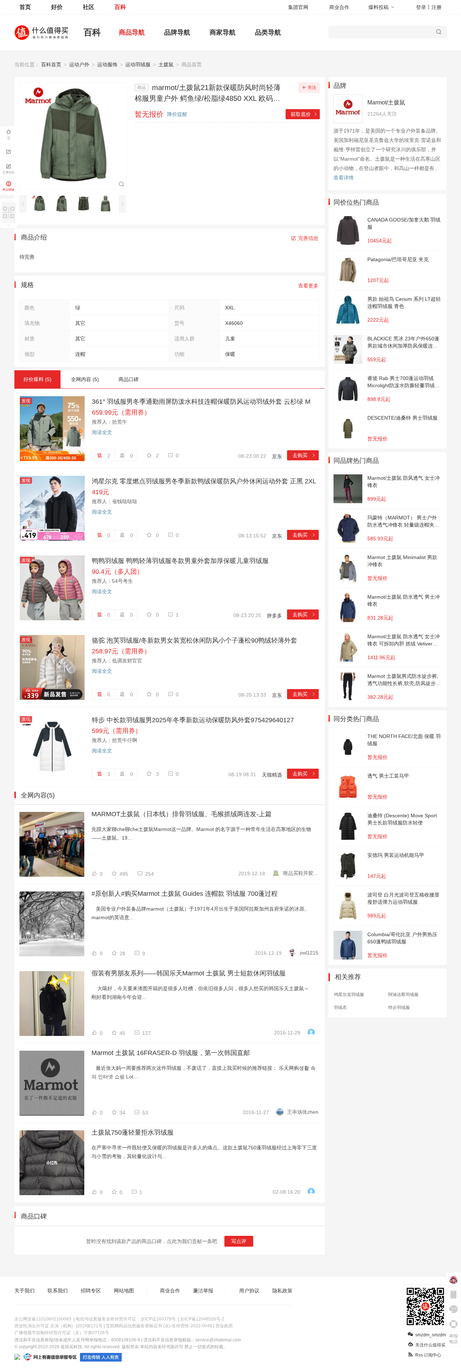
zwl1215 (309, 953)
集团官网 (298, 7)
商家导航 (223, 32)
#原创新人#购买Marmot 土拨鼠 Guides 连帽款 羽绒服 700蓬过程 (184, 893)
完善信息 (308, 238)
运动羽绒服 (138, 64)
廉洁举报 (203, 1290)
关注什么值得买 (430, 1345)
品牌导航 (177, 32)
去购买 (304, 455)
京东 (277, 456)
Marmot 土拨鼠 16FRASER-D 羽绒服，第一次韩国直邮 (170, 1052)
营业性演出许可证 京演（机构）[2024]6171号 (58, 1325)
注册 (436, 7)
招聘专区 (91, 1290)
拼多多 (274, 615)
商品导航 (132, 32)
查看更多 (308, 286)
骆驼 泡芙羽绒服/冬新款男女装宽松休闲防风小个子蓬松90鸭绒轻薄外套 (194, 640)
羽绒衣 (340, 1007)
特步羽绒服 (399, 1007)
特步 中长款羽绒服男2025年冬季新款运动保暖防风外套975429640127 (193, 720)
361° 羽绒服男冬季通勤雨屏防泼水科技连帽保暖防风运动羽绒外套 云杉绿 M (201, 401)
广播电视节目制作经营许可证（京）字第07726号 (61, 1332)
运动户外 (79, 64)
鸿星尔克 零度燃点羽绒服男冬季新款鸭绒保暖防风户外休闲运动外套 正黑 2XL (204, 481)
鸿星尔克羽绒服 (349, 994)
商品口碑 (128, 379)
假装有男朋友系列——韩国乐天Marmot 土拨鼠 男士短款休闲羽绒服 (188, 973)
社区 (88, 7)
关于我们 (24, 1290)
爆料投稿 (378, 7)
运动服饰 (107, 64)
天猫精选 (272, 775)
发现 (26, 400)
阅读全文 (102, 432)
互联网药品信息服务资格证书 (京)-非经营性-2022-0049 (159, 1325)
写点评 (238, 1241)
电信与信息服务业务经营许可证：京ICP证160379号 (126, 1319)
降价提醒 (177, 114)
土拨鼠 (166, 64)
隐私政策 (282, 1290)
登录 (421, 7)
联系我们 (58, 1290)
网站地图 (124, 1290)
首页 (25, 7)
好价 (57, 7)
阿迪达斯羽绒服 (403, 994)
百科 (120, 7)
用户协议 (249, 1290)
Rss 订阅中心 (428, 1355)
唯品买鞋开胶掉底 (300, 873)
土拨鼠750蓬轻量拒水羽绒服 (132, 1132)
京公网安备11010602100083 (42, 1319)
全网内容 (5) (85, 379)
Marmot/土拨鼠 (386, 102)
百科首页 (51, 64)
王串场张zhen (302, 1112)
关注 (312, 87)
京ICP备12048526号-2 (202, 1319)
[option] (42, 204)
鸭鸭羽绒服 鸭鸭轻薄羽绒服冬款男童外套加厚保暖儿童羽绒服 (180, 560)
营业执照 (224, 1325)
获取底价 (304, 114)
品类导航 (268, 32)
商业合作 (339, 7)
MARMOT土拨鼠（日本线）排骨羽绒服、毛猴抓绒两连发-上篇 (181, 814)
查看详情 (344, 177)
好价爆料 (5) (37, 379)
